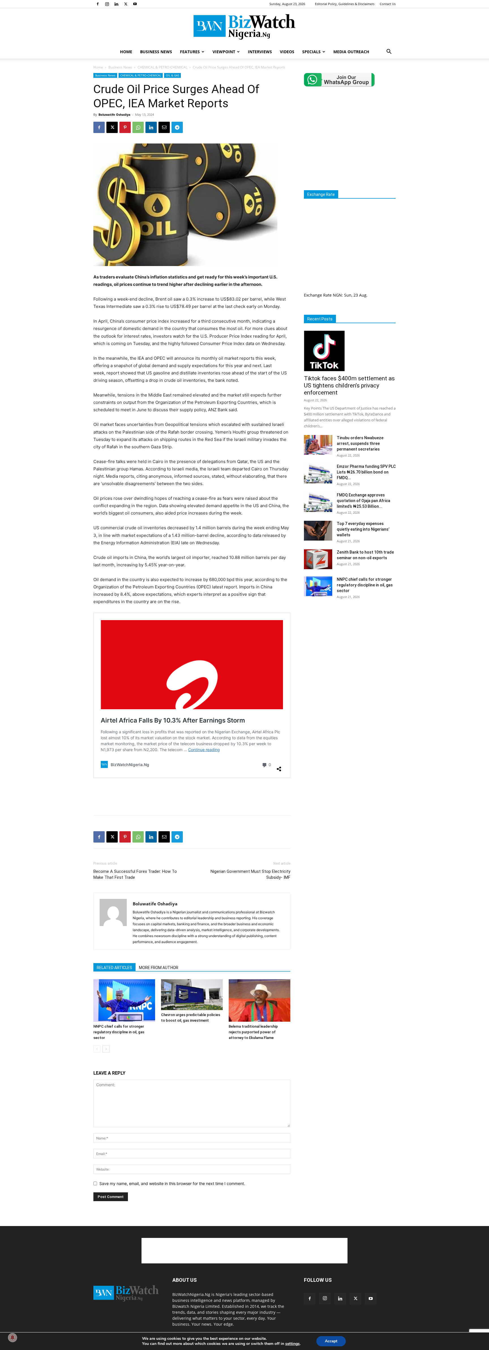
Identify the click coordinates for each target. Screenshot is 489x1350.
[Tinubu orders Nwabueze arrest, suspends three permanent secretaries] (318, 445)
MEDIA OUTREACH (351, 51)
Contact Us (388, 4)
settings (292, 1343)
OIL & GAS (172, 75)
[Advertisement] (192, 796)
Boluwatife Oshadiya (114, 114)
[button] (389, 52)
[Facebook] (97, 4)
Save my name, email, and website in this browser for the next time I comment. (172, 1183)
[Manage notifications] (12, 1337)
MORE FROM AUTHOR (158, 967)
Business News (120, 67)
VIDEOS (287, 51)
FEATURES (190, 51)
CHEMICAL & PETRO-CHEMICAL (162, 67)
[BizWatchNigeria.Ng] (244, 27)
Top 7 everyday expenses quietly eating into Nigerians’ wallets (363, 529)
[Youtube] (135, 4)
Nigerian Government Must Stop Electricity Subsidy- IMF (250, 874)
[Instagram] (107, 4)
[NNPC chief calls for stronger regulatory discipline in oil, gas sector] (124, 1000)
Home (98, 67)
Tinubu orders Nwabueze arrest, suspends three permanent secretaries (360, 443)
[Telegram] (177, 127)
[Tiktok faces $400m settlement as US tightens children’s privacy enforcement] (350, 351)
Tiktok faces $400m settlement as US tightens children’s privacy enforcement (349, 385)
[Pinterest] (125, 127)
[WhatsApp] (138, 127)
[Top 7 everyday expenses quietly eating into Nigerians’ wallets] (318, 531)
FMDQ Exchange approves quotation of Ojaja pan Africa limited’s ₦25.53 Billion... (363, 501)
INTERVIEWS (260, 51)
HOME (126, 51)
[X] (125, 4)
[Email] (164, 127)
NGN (337, 295)
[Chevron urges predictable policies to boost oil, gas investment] (192, 994)
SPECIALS (311, 51)
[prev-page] (96, 1049)
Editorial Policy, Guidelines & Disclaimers (344, 4)
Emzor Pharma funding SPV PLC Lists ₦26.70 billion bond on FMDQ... (366, 472)
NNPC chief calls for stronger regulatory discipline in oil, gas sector (118, 1032)
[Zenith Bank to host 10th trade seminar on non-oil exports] (318, 559)
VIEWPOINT (224, 51)
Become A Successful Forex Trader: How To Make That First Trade (135, 874)
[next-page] (106, 1049)
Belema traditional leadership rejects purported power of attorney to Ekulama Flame (253, 1032)
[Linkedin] (116, 4)
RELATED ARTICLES (114, 967)
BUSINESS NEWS (156, 51)
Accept (331, 1341)
